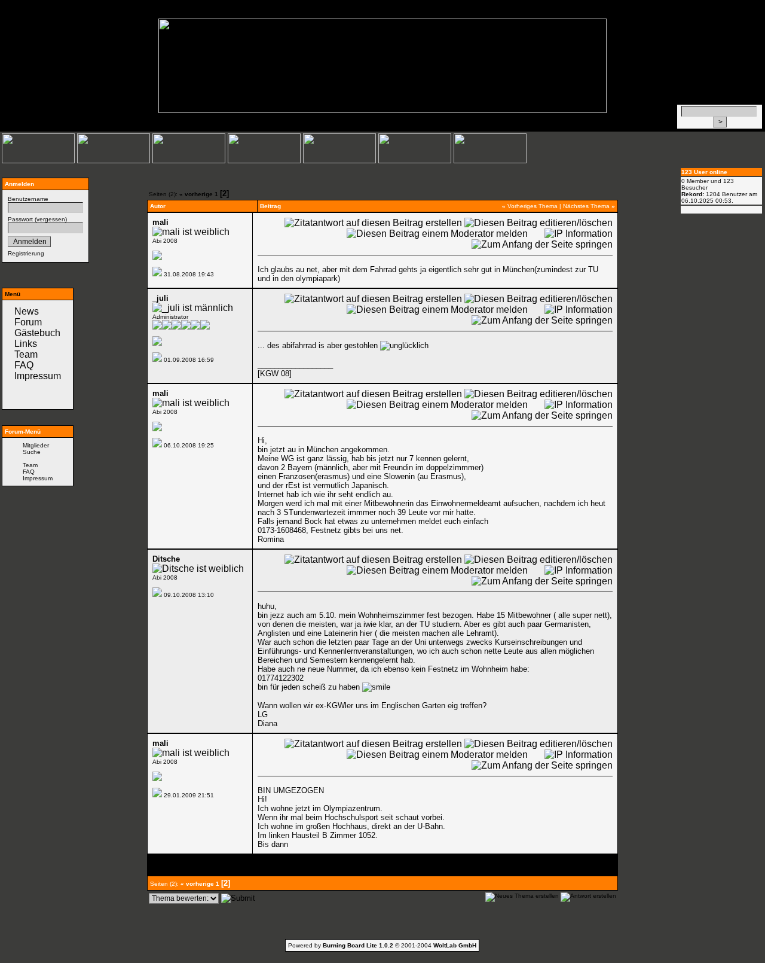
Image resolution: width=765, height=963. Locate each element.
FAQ (23, 365)
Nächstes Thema (586, 206)
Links (25, 344)
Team (26, 354)
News (26, 311)
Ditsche (166, 558)
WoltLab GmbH (454, 945)
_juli (160, 298)
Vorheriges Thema (532, 206)
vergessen (50, 219)
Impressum (37, 376)
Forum (28, 322)
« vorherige (196, 194)
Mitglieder (36, 445)
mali (160, 222)
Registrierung (26, 253)
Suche (32, 452)
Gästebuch (37, 333)
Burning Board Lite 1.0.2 (358, 945)
